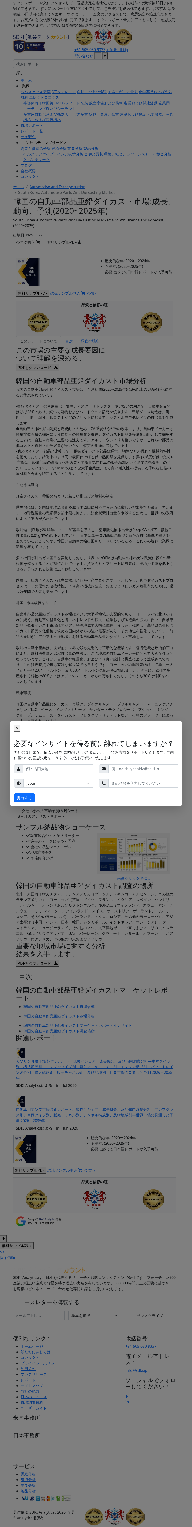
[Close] (17, 728)
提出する (24, 797)
